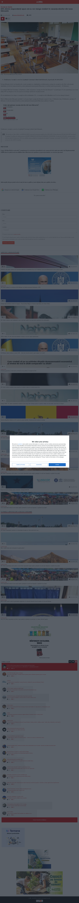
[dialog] (39, 451)
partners (20, 444)
